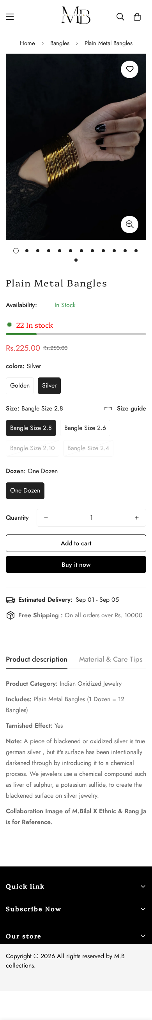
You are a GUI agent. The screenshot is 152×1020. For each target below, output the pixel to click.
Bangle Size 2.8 (31, 427)
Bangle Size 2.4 (88, 448)
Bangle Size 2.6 (85, 427)
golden (20, 385)
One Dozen (25, 490)
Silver (49, 385)
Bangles (59, 43)
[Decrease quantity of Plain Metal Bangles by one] (46, 517)
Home (27, 43)
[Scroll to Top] (138, 979)
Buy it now (76, 564)
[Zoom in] (129, 224)
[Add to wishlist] (129, 69)
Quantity (17, 517)
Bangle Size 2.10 (32, 448)
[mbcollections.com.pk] (76, 16)
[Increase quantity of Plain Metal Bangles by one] (137, 517)
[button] (137, 17)
